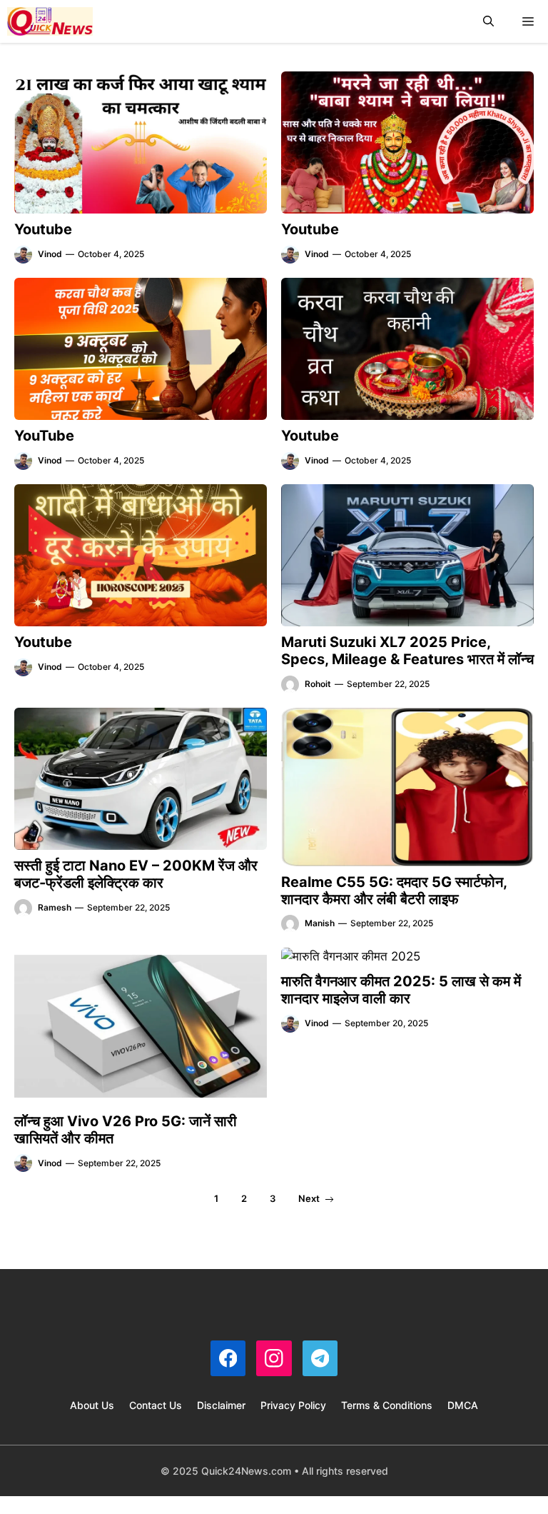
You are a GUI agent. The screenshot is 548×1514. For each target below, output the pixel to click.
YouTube (44, 435)
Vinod (50, 254)
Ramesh (54, 907)
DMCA (462, 1405)
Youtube (43, 229)
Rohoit (318, 683)
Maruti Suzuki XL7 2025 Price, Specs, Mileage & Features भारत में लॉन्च (407, 650)
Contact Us (155, 1405)
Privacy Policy (293, 1405)
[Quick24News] (50, 21)
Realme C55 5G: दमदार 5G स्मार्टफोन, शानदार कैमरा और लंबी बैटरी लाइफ (394, 890)
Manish (320, 923)
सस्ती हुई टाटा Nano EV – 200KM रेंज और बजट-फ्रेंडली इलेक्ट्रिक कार (136, 874)
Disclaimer (221, 1405)
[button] (488, 21)
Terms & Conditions (386, 1405)
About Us (92, 1405)
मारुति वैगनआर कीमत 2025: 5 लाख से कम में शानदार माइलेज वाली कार (401, 990)
